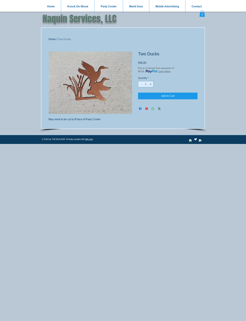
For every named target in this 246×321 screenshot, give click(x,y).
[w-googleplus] (200, 140)
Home (52, 39)
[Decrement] (141, 84)
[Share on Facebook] (140, 109)
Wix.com (89, 139)
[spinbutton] (146, 84)
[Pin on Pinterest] (147, 109)
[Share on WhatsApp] (153, 109)
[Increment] (151, 84)
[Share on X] (159, 109)
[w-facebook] (190, 140)
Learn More (164, 71)
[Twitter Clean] (195, 139)
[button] (202, 13)
